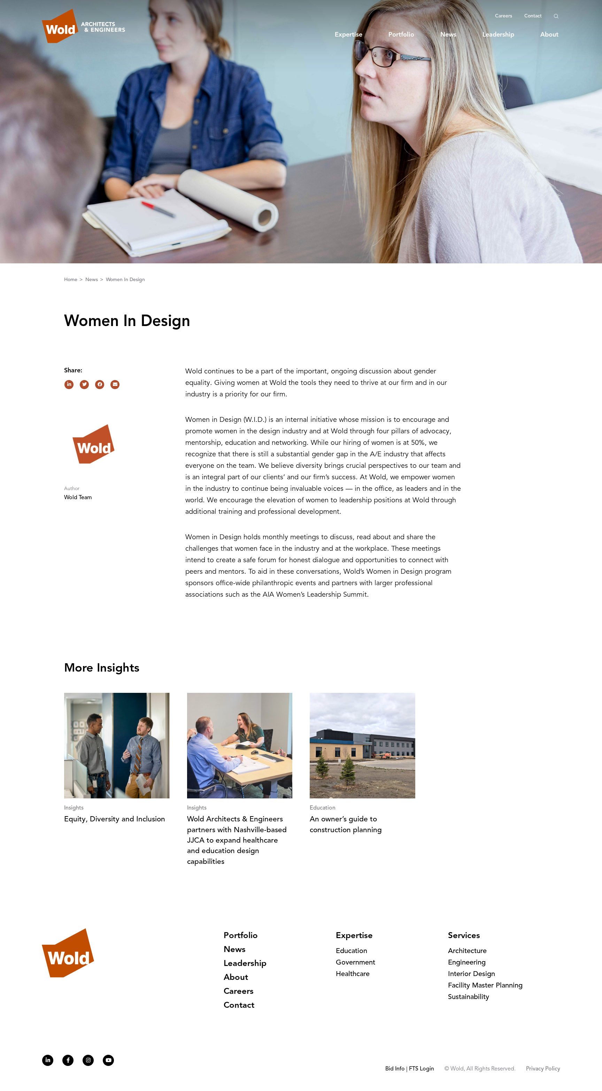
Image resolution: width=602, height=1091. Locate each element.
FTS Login (421, 1069)
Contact (533, 16)
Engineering (467, 962)
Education (351, 951)
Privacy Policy (543, 1069)
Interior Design (471, 974)
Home (71, 279)
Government (355, 962)
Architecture (467, 951)
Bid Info (395, 1069)
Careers (503, 16)
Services (464, 936)
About (549, 35)
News (448, 35)
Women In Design (125, 279)
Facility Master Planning (485, 985)
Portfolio (401, 35)
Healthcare (353, 974)
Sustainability (468, 997)
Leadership (498, 35)
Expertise (348, 35)
